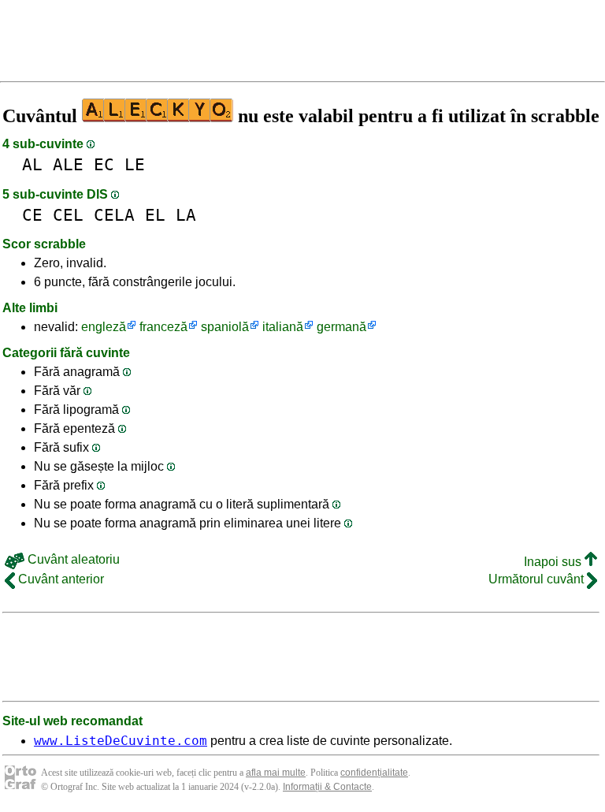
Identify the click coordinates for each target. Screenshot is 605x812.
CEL (68, 215)
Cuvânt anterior (59, 579)
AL (32, 164)
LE (134, 164)
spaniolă (225, 326)
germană (341, 326)
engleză (103, 326)
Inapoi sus (554, 561)
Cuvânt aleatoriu (72, 559)
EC (104, 164)
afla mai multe (276, 772)
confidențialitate (374, 772)
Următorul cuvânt (537, 579)
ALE (68, 164)
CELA (114, 215)
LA (186, 215)
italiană (282, 326)
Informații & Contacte (327, 786)
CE (32, 215)
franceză (163, 326)
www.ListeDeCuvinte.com (120, 740)
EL (155, 215)
